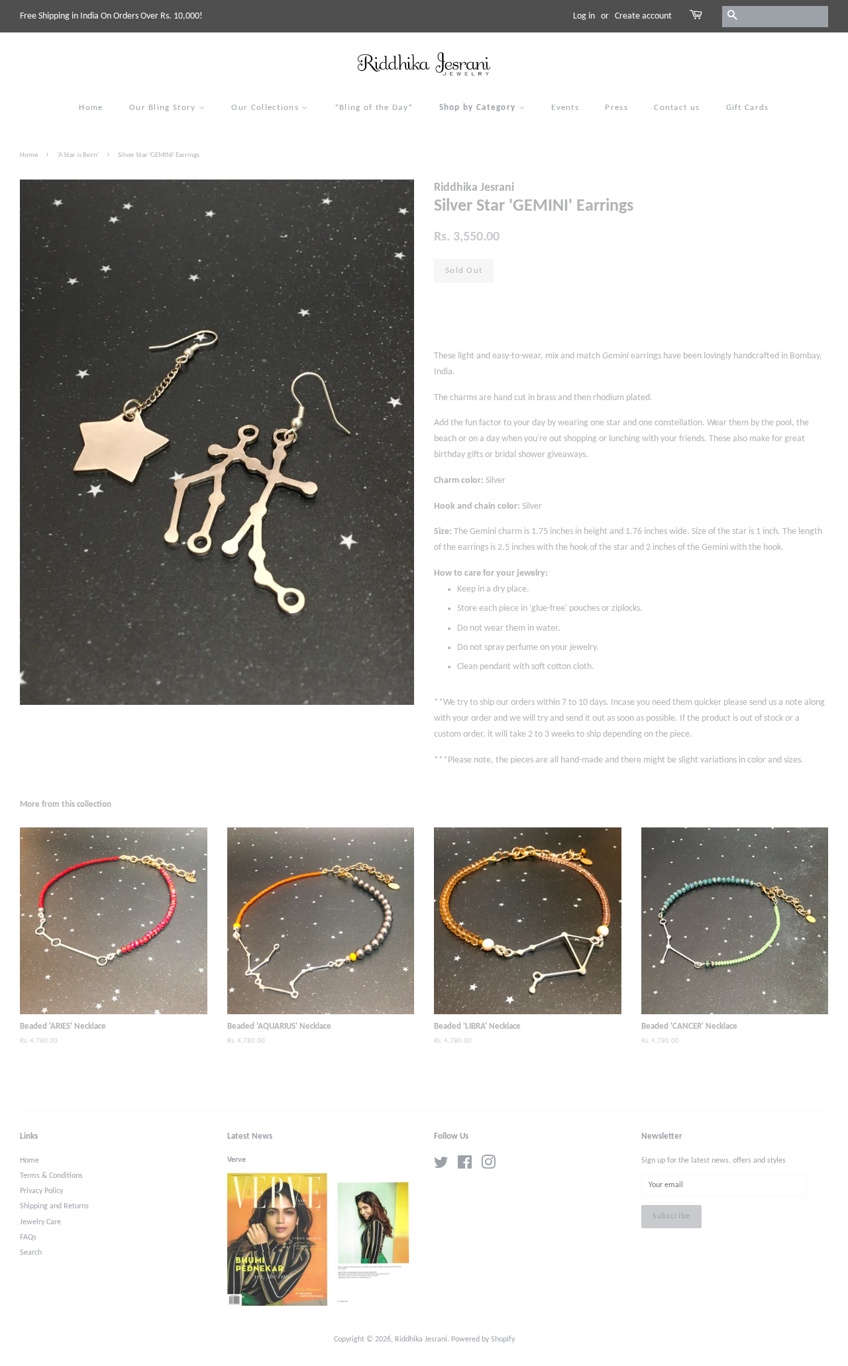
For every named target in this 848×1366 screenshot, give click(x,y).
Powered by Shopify (483, 1339)
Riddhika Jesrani (421, 1339)
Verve (236, 1160)
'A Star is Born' (78, 155)
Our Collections (266, 107)
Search (31, 1253)
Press (616, 107)
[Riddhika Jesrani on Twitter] (441, 1166)
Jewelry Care (40, 1222)
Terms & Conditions (51, 1176)
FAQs (28, 1237)
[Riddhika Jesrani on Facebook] (464, 1166)
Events (565, 107)
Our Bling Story (164, 107)
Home (91, 107)
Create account (643, 16)
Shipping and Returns (54, 1206)
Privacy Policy (41, 1191)
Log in (584, 16)
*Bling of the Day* (374, 107)
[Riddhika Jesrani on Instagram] (488, 1166)
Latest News (249, 1136)
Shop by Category (479, 107)
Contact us (677, 107)
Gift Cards (747, 107)
